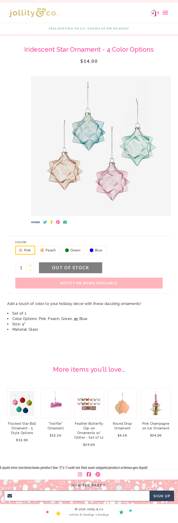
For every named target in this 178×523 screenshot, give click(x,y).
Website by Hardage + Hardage (89, 514)
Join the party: (89, 485)
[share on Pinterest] (58, 222)
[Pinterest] (97, 474)
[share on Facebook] (51, 222)
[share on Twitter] (45, 222)
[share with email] (65, 222)
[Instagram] (80, 474)
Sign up (161, 496)
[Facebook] (89, 474)
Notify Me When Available (89, 283)
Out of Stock (70, 267)
